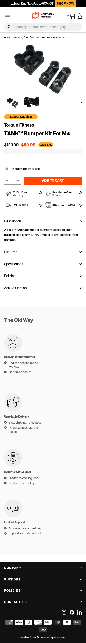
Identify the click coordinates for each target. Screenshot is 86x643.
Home (7, 37)
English (70, 3)
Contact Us (15, 602)
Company (13, 568)
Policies (12, 590)
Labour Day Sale (20, 37)
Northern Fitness (35, 637)
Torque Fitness (19, 125)
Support (12, 579)
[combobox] (43, 27)
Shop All (34, 37)
